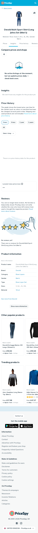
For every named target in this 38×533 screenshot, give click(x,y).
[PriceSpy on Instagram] (21, 523)
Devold (18, 270)
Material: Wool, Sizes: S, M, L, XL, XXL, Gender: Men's (19, 38)
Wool (18, 290)
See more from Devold (9, 299)
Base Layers (8, 8)
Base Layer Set (21, 282)
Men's (18, 278)
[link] (12, 337)
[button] (4, 54)
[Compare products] (34, 13)
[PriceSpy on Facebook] (17, 523)
